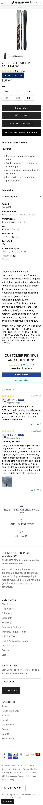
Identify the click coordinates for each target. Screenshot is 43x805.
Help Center (8, 608)
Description (8, 190)
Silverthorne (8, 738)
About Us (6, 604)
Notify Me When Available (21, 132)
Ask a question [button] (21, 380)
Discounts (7, 618)
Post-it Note (8, 645)
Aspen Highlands (10, 711)
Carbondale (8, 724)
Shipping (6, 622)
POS (34, 795)
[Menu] (2, 2)
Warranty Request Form (14, 631)
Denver (5, 729)
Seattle (5, 734)
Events (5, 650)
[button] (8, 71)
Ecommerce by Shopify (11, 797)
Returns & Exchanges (13, 627)
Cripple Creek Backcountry (20, 795)
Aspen (5, 706)
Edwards (6, 715)
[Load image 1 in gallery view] (21, 30)
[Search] (7, 2)
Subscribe (11, 690)
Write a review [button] (21, 375)
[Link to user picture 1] (7, 481)
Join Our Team (9, 636)
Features (6, 149)
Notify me (21, 115)
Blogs (4, 654)
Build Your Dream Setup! (15, 142)
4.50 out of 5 (27, 365)
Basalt (5, 720)
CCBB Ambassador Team (15, 641)
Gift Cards (7, 613)
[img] (8, 396)
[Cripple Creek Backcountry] (21, 2)
